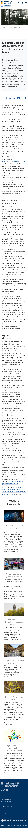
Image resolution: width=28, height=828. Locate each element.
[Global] (22, 2)
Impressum (4, 809)
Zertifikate (3, 816)
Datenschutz (4, 811)
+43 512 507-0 (9, 804)
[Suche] (19, 2)
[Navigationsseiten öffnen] (2, 6)
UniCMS (7, 825)
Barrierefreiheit (5, 814)
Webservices (12, 825)
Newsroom (7, 6)
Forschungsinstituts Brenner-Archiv (13, 161)
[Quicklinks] (22, 2)
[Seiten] (25, 2)
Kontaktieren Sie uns (6, 806)
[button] (7, 98)
